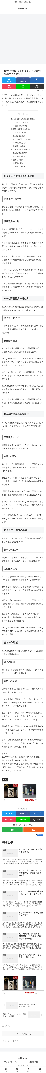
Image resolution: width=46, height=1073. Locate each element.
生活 (5, 780)
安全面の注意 (20, 156)
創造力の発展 (20, 166)
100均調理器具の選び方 (22, 129)
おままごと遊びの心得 (21, 149)
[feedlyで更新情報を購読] (12, 829)
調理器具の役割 (21, 126)
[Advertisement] (23, 40)
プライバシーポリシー (12, 1062)
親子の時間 (19, 163)
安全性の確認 (20, 136)
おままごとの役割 (21, 122)
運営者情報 (33, 1062)
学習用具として (21, 143)
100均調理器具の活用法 (22, 139)
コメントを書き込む (23, 1034)
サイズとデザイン (21, 132)
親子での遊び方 (21, 153)
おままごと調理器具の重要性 (24, 119)
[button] (37, 86)
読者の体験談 (18, 160)
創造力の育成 (20, 146)
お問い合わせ (23, 1065)
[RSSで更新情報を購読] (33, 829)
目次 (20, 114)
